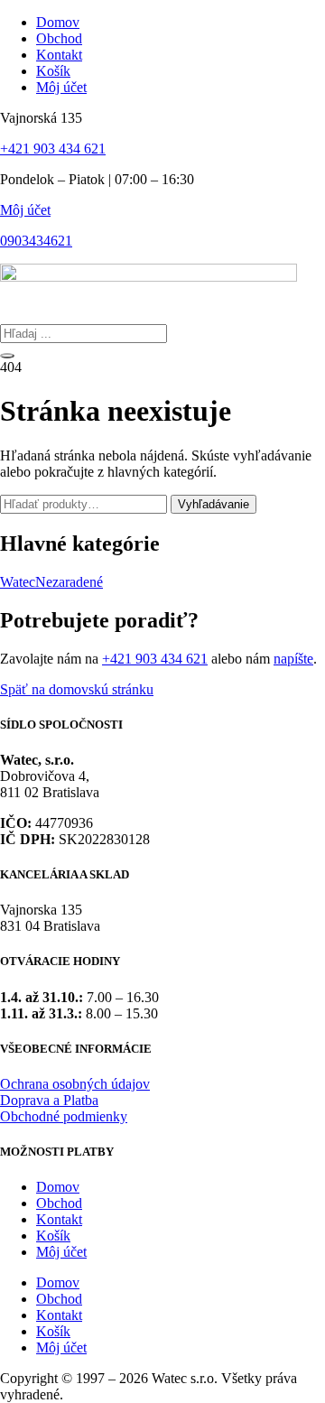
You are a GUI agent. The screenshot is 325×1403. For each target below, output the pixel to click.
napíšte (293, 658)
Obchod (59, 1203)
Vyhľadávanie (213, 504)
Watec (17, 582)
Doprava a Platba (49, 1100)
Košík (53, 1235)
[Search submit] (7, 355)
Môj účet (25, 210)
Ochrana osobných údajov (75, 1084)
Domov (57, 1186)
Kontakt (59, 1219)
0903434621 (36, 240)
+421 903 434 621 (53, 148)
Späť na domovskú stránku (76, 689)
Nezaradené (69, 582)
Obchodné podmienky (63, 1116)
